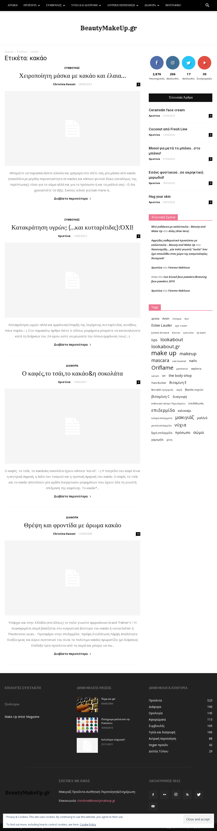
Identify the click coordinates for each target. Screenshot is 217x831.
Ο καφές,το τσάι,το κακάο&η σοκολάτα (72, 374)
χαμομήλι (157, 439)
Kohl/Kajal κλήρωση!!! (113, 740)
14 (138, 533)
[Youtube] (153, 806)
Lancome (188, 332)
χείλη (169, 439)
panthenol (182, 368)
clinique (176, 318)
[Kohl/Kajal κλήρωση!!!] (87, 745)
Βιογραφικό (173, 5)
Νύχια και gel (108, 699)
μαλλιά (202, 418)
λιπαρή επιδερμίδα (161, 418)
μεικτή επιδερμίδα (161, 425)
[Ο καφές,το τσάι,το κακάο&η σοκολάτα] (72, 426)
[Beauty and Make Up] (108, 28)
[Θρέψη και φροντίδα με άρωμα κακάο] (72, 577)
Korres (176, 332)
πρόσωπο (182, 432)
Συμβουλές (54, 5)
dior (186, 318)
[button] (207, 6)
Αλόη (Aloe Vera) (178, 231)
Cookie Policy (88, 824)
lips (154, 340)
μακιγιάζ (184, 417)
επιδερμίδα (163, 410)
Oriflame (162, 367)
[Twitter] (199, 795)
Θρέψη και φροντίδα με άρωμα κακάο (72, 526)
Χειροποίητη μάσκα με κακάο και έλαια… (72, 76)
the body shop (180, 375)
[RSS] (187, 795)
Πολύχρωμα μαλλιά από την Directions (115, 721)
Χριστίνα (64, 236)
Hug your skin (160, 196)
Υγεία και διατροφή (84, 5)
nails (193, 360)
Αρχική (13, 5)
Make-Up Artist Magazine (22, 717)
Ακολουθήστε (174, 57)
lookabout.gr (165, 346)
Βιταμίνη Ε (177, 382)
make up (164, 353)
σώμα (198, 432)
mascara (160, 360)
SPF (164, 375)
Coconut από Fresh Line (168, 129)
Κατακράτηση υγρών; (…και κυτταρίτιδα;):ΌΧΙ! (72, 228)
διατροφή (180, 396)
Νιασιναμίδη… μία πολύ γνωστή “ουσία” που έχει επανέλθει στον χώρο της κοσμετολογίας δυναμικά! (179, 253)
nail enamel (179, 361)
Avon (165, 318)
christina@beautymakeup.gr (96, 801)
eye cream (181, 325)
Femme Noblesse (179, 267)
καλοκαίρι (184, 411)
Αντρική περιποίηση (121, 5)
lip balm (201, 332)
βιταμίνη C (160, 396)
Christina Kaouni (64, 84)
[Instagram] (176, 795)
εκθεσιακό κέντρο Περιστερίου (168, 403)
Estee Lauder (161, 325)
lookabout (171, 339)
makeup (187, 353)
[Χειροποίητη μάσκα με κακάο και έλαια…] (72, 128)
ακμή (179, 389)
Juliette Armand (160, 332)
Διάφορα (150, 5)
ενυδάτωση (195, 403)
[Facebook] (153, 795)
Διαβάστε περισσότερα (71, 198)
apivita (155, 318)
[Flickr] (164, 795)
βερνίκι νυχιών (194, 389)
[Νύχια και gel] (87, 704)
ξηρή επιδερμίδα (161, 433)
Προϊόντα (30, 5)
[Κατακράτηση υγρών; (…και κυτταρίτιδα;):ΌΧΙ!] (72, 280)
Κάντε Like (157, 57)
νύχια (180, 425)
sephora (196, 368)
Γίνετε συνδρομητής (206, 59)
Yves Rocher (158, 383)
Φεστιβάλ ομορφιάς (162, 389)
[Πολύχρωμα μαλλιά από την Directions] (87, 725)
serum (155, 375)
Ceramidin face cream (167, 110)
